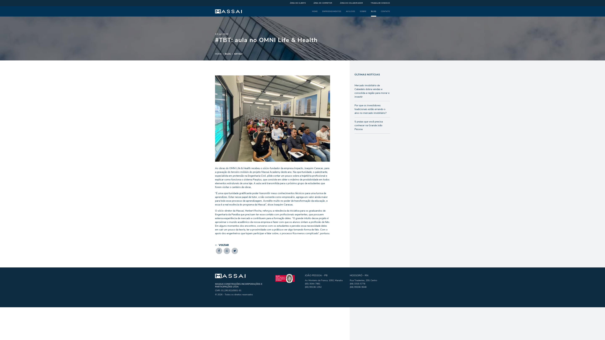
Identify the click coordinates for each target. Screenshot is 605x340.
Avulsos (350, 11)
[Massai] (228, 11)
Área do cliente (297, 3)
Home (315, 11)
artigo (238, 53)
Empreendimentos (331, 11)
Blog (373, 11)
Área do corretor (323, 3)
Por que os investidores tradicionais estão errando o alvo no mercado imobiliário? (370, 109)
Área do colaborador (351, 3)
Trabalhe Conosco (380, 3)
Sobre (363, 11)
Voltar (224, 245)
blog (228, 53)
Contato (385, 11)
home (218, 53)
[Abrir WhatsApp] (597, 332)
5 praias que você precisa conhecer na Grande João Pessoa (368, 125)
